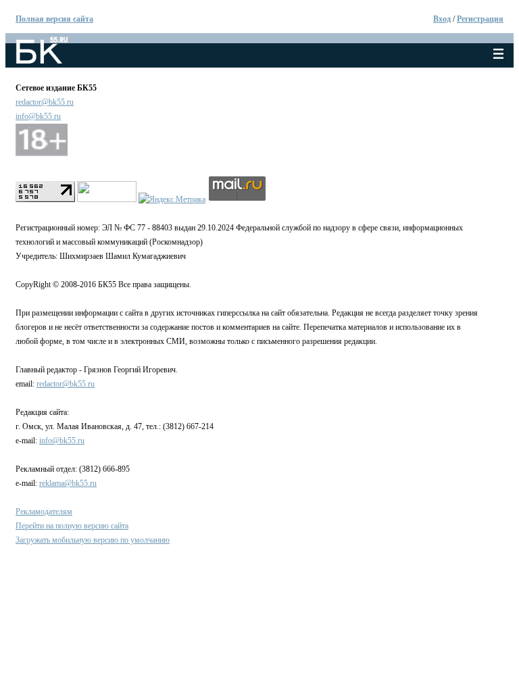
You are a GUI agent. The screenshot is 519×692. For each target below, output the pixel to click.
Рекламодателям (44, 511)
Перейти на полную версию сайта (72, 525)
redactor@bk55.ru (45, 102)
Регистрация (480, 19)
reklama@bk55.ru (68, 483)
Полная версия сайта (54, 19)
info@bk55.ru (38, 116)
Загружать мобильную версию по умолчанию (93, 540)
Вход (442, 19)
